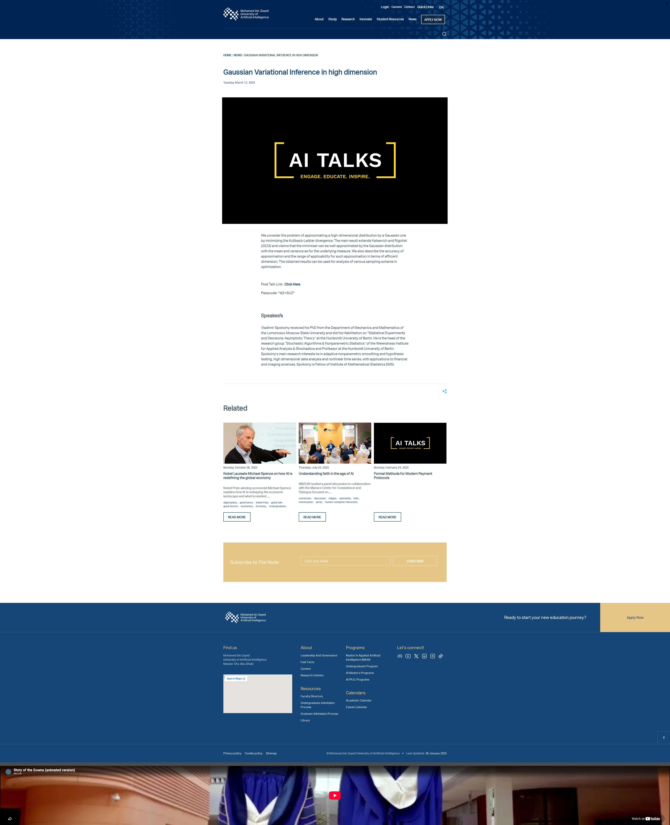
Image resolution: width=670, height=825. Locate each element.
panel (319, 501)
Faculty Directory (312, 696)
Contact (409, 7)
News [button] (412, 19)
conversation (306, 501)
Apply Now (635, 617)
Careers (397, 7)
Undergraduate (277, 506)
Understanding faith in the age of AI (326, 473)
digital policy (230, 502)
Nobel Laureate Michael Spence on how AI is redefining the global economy (257, 475)
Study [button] (332, 19)
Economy (261, 506)
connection (305, 498)
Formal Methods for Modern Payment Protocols (403, 475)
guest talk (276, 502)
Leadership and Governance (319, 655)
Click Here (292, 284)
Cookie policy (253, 753)
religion (333, 498)
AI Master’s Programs (360, 673)
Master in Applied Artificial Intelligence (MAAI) (363, 657)
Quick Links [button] (425, 7)
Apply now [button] (433, 19)
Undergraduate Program (362, 666)
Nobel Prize (262, 502)
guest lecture (231, 506)
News (238, 55)
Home (227, 55)
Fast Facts (307, 662)
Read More (237, 517)
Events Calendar (356, 707)
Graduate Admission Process (319, 713)
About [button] (319, 19)
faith (356, 498)
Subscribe (415, 561)
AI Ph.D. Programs (357, 679)
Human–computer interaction (341, 501)
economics (247, 506)
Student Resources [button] (390, 19)
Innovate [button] (366, 19)
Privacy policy (232, 753)
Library (305, 720)
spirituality (345, 498)
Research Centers (312, 675)
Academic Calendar (358, 700)
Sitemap (271, 753)
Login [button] (385, 7)
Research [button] (348, 19)
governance (247, 502)
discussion (320, 498)
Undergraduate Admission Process (318, 705)
